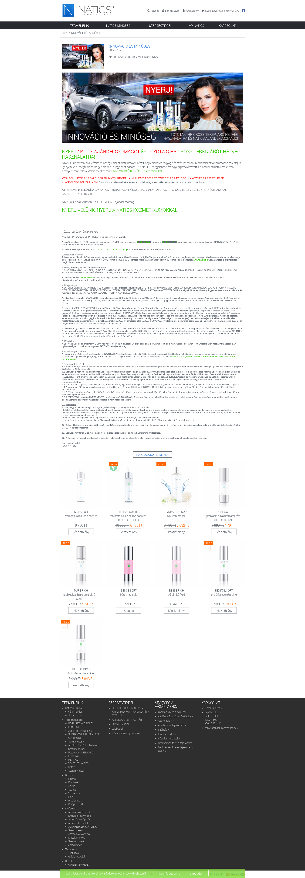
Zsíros (71, 785)
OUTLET (69, 861)
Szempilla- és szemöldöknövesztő (79, 832)
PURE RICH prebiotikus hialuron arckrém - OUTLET (81, 594)
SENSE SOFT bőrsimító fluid (128, 592)
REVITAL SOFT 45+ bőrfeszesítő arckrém (224, 592)
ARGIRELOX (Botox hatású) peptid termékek (82, 746)
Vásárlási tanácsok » (169, 738)
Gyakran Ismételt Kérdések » (173, 712)
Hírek (65, 33)
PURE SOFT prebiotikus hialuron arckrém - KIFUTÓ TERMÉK (224, 516)
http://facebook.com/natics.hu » (221, 727)
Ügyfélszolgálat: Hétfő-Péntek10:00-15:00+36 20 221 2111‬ (214, 718)
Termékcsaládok (74, 719)
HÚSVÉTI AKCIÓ (120, 724)
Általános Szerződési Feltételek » (175, 716)
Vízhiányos (74, 793)
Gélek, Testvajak (76, 856)
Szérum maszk (76, 770)
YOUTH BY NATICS (78, 763)
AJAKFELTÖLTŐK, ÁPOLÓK (82, 826)
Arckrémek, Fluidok (78, 823)
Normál (72, 778)
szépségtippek (160, 25)
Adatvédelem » (166, 720)
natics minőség (118, 25)
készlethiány (81, 532)
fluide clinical (75, 715)
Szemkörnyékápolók (79, 819)
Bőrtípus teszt (75, 804)
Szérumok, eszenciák (79, 815)
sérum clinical (75, 711)
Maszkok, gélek (76, 837)
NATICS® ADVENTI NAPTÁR (127, 719)
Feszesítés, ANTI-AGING (81, 752)
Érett (70, 796)
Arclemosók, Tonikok (79, 812)
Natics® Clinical (73, 708)
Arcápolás (70, 808)
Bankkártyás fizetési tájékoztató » (176, 743)
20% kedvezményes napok (126, 733)
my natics (196, 25)
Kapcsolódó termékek (152, 454)
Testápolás (71, 849)
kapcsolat (227, 25)
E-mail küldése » (213, 708)
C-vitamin (73, 756)
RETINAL (73, 759)
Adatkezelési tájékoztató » (172, 725)
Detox (71, 767)
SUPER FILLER (76, 741)
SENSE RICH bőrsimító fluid (176, 592)
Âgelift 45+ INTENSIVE (80, 730)
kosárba (129, 611)
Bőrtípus (69, 775)
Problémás (74, 800)
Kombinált (73, 782)
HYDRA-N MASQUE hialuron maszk (176, 514)
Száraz (72, 789)
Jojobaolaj (117, 728)
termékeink (79, 25)
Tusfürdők (73, 852)
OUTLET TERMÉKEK (79, 864)
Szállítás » (163, 729)
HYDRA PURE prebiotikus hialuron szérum (81, 514)
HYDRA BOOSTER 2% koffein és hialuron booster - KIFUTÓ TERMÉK (128, 516)
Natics (88, 12)
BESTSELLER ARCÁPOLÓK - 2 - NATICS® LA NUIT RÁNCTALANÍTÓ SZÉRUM (130, 711)
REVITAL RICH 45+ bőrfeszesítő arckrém (81, 671)
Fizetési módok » (167, 734)
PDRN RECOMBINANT (80, 723)
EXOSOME (74, 727)
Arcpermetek (75, 845)
